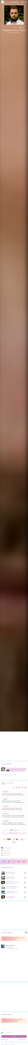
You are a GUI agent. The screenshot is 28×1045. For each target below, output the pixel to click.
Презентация (10, 782)
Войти (14, 1036)
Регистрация (4, 1039)
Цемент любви (10, 877)
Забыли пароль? (22, 1039)
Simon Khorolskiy (14, 33)
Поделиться (15, 833)
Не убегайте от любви (12, 881)
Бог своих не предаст (12, 886)
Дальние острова (11, 872)
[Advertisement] (14, 746)
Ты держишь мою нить (12, 891)
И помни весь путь (11, 896)
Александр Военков (7, 847)
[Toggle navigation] (26, 2)
